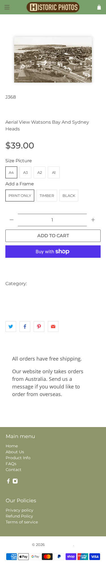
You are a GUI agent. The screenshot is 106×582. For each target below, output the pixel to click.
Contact (13, 469)
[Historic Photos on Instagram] (15, 482)
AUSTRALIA (72, 283)
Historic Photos (59, 544)
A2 (39, 172)
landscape (84, 295)
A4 (11, 172)
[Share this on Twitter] (10, 326)
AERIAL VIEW (43, 283)
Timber (47, 195)
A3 (25, 172)
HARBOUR (59, 295)
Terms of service (22, 522)
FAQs (11, 463)
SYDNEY (31, 306)
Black (68, 195)
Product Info (18, 457)
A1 (54, 172)
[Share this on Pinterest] (39, 326)
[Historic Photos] (53, 7)
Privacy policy (19, 510)
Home (12, 445)
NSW (12, 306)
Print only (19, 195)
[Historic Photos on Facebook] (8, 482)
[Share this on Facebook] (25, 326)
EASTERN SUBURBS (25, 295)
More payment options (53, 265)
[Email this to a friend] (53, 326)
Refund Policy (19, 516)
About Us (15, 451)
